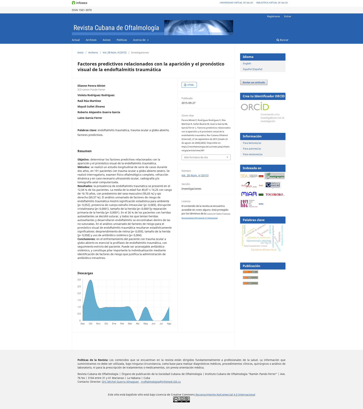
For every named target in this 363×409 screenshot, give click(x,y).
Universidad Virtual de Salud (236, 2)
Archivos (91, 40)
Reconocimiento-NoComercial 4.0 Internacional (200, 218)
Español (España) (252, 69)
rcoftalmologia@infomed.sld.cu (160, 381)
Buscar (284, 40)
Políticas (122, 40)
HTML (190, 84)
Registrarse (273, 16)
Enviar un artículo (254, 82)
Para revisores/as (252, 154)
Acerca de (139, 40)
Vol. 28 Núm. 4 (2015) (114, 52)
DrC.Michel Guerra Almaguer (120, 381)
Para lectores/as (252, 143)
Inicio (81, 52)
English (247, 63)
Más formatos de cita (196, 157)
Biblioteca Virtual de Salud (272, 2)
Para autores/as (252, 148)
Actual (76, 40)
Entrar (287, 16)
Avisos (107, 40)
